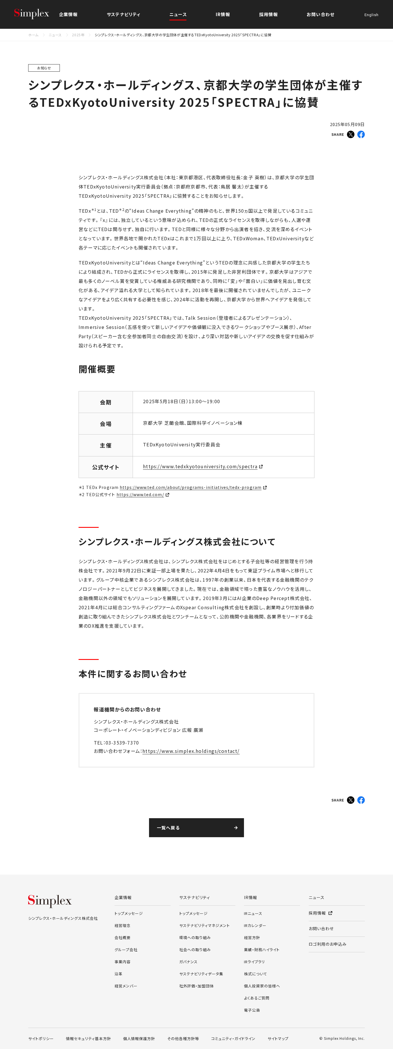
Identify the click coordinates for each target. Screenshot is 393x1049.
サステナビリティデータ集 (201, 973)
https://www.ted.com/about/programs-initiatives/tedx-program (191, 487)
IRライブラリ (254, 961)
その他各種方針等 (183, 1038)
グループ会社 (126, 949)
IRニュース (253, 913)
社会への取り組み (195, 949)
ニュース (178, 14)
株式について (255, 973)
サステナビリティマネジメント (204, 925)
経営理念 (123, 925)
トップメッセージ (129, 913)
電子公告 (252, 1010)
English (372, 15)
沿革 (119, 973)
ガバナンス (188, 961)
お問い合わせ (320, 14)
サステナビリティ (194, 897)
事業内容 (123, 961)
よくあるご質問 (257, 998)
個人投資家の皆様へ (262, 986)
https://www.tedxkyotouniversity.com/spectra (200, 466)
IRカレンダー (255, 925)
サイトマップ (278, 1038)
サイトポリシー (41, 1038)
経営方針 (252, 937)
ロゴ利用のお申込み (328, 944)
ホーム (33, 34)
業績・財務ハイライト (262, 949)
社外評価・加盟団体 (196, 986)
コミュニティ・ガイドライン (233, 1038)
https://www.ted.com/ (140, 494)
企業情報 (123, 897)
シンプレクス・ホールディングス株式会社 (37, 14)
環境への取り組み (195, 937)
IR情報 (250, 897)
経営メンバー (126, 986)
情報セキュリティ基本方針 (88, 1038)
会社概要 (123, 937)
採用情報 (268, 14)
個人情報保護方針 (139, 1038)
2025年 (78, 34)
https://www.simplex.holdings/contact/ (190, 750)
